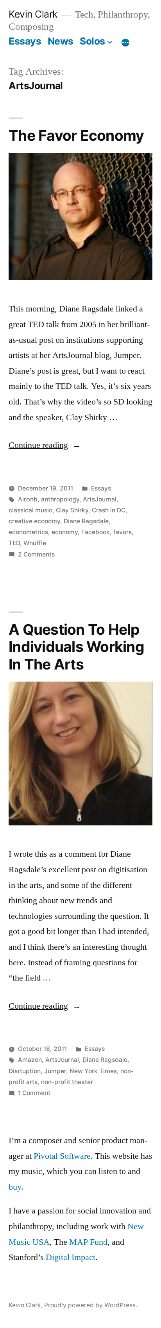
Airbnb (28, 499)
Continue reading (45, 445)
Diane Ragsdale (86, 521)
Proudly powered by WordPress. (90, 1305)
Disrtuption (25, 1071)
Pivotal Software (62, 1156)
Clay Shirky (72, 510)
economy (65, 532)
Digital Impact (70, 1257)
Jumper (55, 1071)
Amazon (30, 1059)
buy (15, 1186)
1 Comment (34, 1093)
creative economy (34, 521)
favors (122, 532)
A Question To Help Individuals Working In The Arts (76, 647)
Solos (92, 41)
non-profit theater (67, 1082)
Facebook (95, 532)
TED (14, 543)
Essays (25, 41)
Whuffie (34, 543)
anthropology (60, 499)
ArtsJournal (99, 499)
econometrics (28, 532)
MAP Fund (88, 1242)
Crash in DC (108, 510)
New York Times (93, 1071)
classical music (30, 510)
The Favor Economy (76, 135)
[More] (125, 42)
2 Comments (36, 554)
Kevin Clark (33, 14)
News (60, 41)
